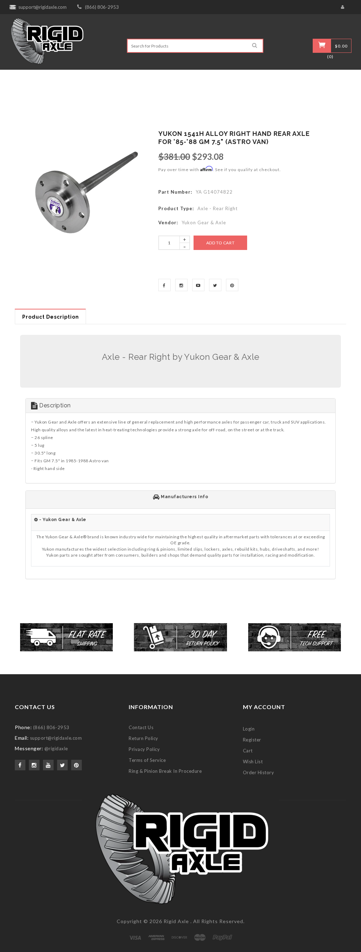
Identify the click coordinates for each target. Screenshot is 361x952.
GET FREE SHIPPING (181, 551)
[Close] (267, 391)
